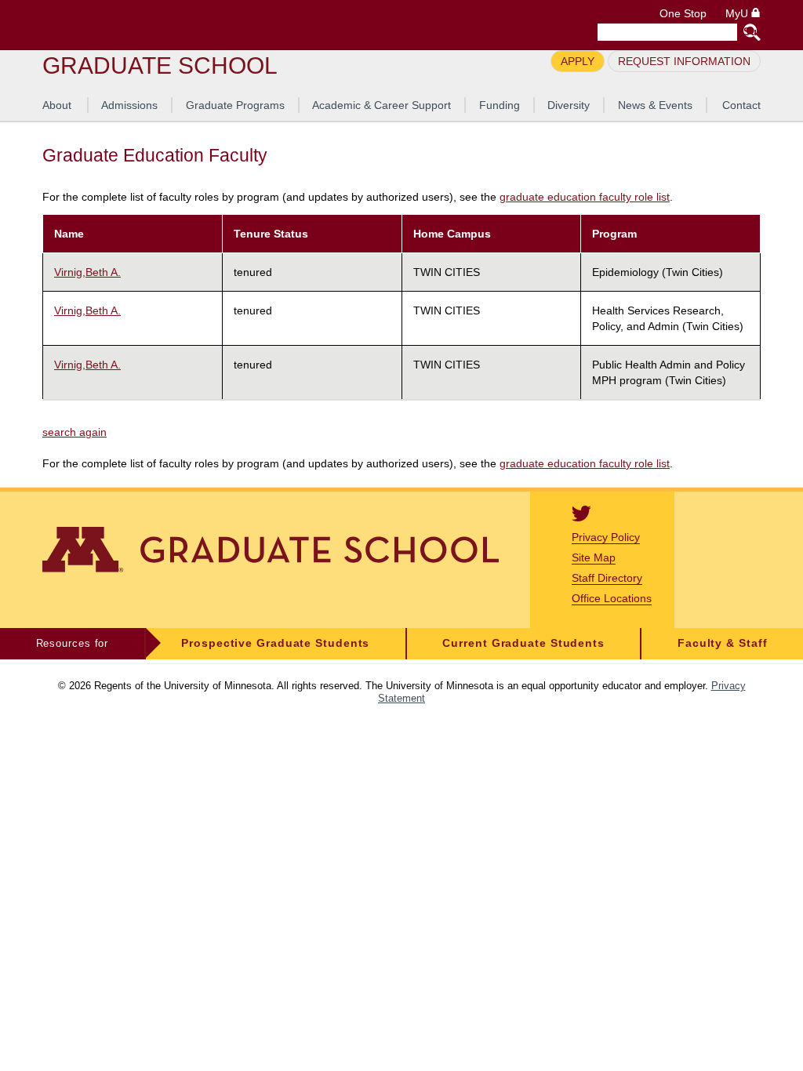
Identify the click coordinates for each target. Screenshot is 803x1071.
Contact (741, 105)
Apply (577, 61)
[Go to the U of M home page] (155, 25)
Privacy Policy (606, 537)
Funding (499, 105)
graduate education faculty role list (585, 197)
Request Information (684, 61)
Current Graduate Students (523, 643)
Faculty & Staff (723, 643)
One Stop (683, 14)
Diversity (568, 105)
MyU (738, 14)
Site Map (594, 557)
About (56, 105)
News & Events (655, 105)
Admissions (129, 105)
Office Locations (612, 598)
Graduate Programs (235, 105)
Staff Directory (607, 578)
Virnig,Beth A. (87, 272)
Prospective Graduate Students (275, 643)
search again (74, 432)
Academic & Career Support (381, 105)
